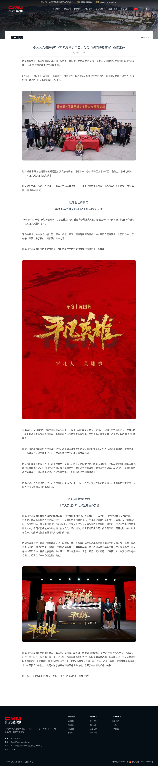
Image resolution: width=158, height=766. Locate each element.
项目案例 (88, 9)
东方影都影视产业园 (44, 65)
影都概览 (56, 9)
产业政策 (93, 732)
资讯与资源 (112, 9)
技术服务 (93, 725)
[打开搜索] (147, 8)
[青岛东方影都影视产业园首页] (18, 9)
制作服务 (77, 9)
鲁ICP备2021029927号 (120, 762)
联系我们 (124, 9)
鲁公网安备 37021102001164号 (142, 762)
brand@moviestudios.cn (108, 2)
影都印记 (146, 37)
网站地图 (115, 729)
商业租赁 (99, 9)
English (115, 725)
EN (140, 9)
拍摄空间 (67, 9)
